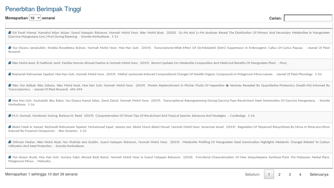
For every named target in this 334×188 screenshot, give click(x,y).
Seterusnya (319, 174)
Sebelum (252, 174)
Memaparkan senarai (30, 17)
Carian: (275, 18)
